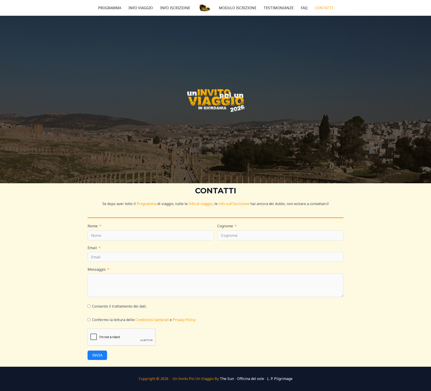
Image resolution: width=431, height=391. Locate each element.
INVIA (97, 355)
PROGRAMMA (109, 7)
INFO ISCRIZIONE (175, 7)
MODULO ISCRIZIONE (237, 7)
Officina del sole (250, 378)
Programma (146, 203)
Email (92, 247)
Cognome (225, 225)
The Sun (227, 378)
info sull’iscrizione (233, 203)
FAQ (304, 7)
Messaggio (97, 269)
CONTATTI (324, 7)
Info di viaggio (201, 203)
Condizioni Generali (152, 319)
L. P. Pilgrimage (279, 378)
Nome (93, 225)
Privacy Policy (184, 319)
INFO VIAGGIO (140, 7)
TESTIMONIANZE (279, 7)
